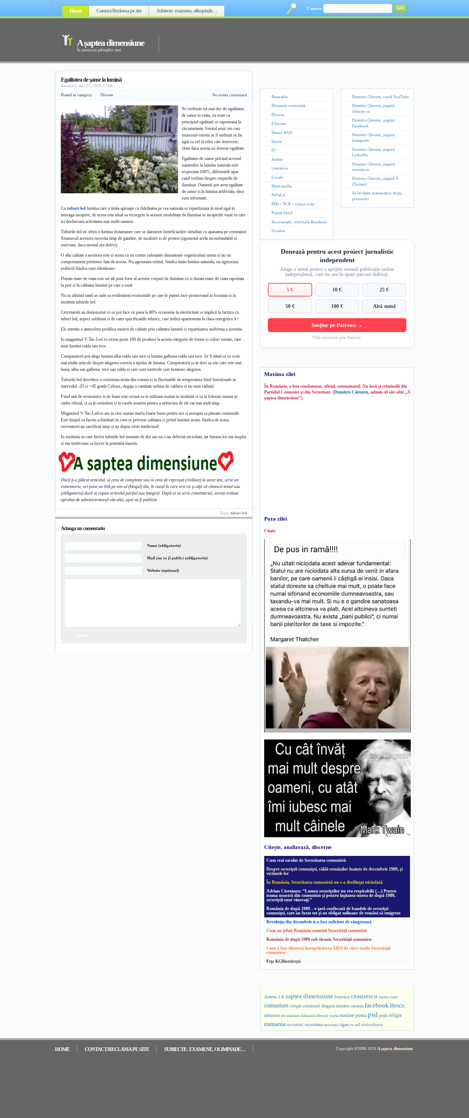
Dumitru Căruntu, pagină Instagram (373, 137)
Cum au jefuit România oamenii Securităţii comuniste (316, 930)
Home (75, 11)
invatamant (290, 1015)
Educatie (279, 123)
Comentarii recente (327, 982)
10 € (336, 289)
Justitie (277, 159)
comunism (276, 1005)
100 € (337, 306)
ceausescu (364, 996)
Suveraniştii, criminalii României (299, 222)
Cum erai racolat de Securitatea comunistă (306, 860)
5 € (290, 289)
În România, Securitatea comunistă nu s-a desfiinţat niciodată (324, 882)
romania (275, 1024)
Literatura (280, 168)
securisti (295, 1024)
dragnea (328, 1006)
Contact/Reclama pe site (118, 11)
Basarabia (280, 96)
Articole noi (280, 982)
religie (395, 1015)
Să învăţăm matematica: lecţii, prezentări (377, 196)
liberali (322, 1015)
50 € (290, 306)
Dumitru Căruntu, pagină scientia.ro (373, 167)
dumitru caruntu (349, 1006)
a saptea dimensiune (307, 996)
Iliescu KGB (282, 132)
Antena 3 (272, 997)
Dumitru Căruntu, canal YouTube (380, 96)
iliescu (397, 1005)
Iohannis (308, 1015)
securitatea (313, 1024)
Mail (177, 558)
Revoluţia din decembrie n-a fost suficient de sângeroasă (319, 921)
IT (274, 150)
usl (357, 1024)
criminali (311, 1006)
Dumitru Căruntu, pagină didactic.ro (373, 108)
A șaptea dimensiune (110, 43)
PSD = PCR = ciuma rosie (293, 204)
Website (163, 570)
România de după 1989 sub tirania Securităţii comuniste (319, 939)
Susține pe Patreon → (337, 325)
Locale (277, 177)
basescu (342, 996)
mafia (334, 1015)
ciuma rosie (388, 997)
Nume (164, 545)
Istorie (277, 141)
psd (373, 1014)
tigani (345, 1024)
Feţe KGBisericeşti (283, 961)
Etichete (370, 982)
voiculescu (372, 1024)
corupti (295, 1006)
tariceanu (331, 1024)
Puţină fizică (282, 212)
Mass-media (282, 186)
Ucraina (278, 230)
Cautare (314, 8)
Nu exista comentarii (229, 95)
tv (352, 1025)
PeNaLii (278, 195)
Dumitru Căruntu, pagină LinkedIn (373, 152)
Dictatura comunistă (288, 105)
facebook (377, 1005)
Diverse (106, 95)
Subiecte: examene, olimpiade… (186, 11)
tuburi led (76, 208)
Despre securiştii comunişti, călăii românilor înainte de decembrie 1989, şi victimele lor (334, 871)
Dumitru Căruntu (351, 392)
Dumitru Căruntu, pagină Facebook (373, 123)
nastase (347, 1015)
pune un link (99, 486)
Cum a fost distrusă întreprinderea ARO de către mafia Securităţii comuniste (328, 950)
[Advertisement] (276, 39)
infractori (272, 1015)
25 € (384, 289)
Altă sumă (384, 306)
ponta (361, 1015)
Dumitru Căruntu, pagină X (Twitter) (375, 181)
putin (383, 1015)
